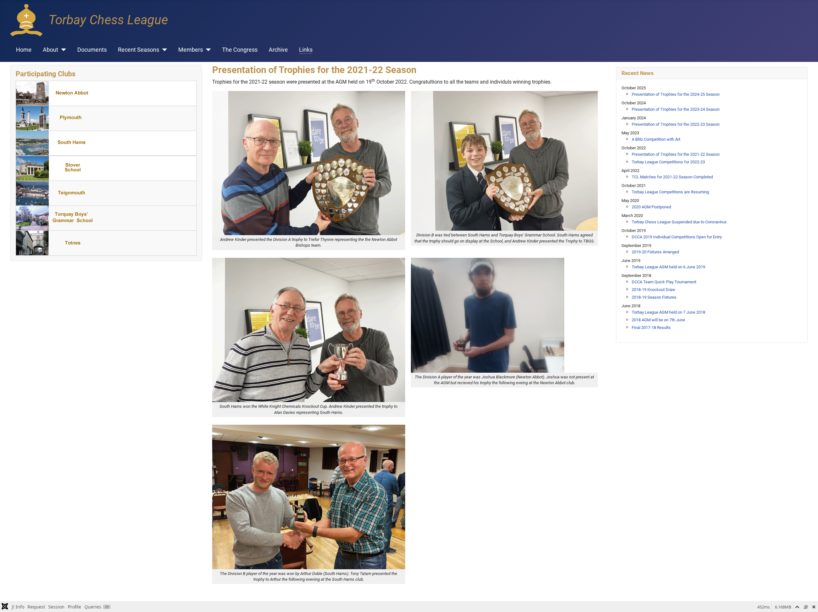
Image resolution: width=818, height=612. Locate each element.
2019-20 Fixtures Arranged (655, 252)
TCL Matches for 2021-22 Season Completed (672, 177)
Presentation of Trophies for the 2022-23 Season (676, 124)
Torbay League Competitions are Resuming (670, 192)
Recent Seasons (138, 50)
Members (190, 50)
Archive (278, 50)
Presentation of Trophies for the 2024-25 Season (676, 94)
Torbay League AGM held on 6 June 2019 (668, 267)
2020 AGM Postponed (651, 207)
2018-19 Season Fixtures (654, 297)
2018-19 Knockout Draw (653, 289)
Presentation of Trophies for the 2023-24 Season (676, 109)
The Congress (240, 50)
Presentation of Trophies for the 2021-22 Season (676, 154)
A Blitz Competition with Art (656, 139)
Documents (92, 50)
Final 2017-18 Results (651, 327)
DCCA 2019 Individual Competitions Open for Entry (677, 237)
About (50, 50)
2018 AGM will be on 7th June (658, 319)
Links (306, 50)
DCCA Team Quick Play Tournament (664, 282)
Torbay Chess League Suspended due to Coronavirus (679, 222)
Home (24, 50)
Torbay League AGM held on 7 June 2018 (668, 312)
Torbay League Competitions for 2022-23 (668, 162)
